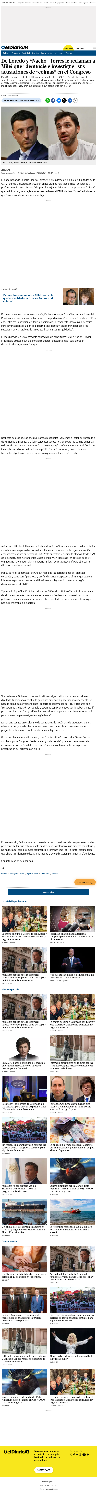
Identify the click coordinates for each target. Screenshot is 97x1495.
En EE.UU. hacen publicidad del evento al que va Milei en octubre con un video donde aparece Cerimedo (23, 1065)
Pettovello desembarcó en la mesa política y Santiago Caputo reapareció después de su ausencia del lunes (71, 1065)
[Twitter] (64, 100)
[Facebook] (53, 100)
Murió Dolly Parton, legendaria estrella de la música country (71, 1357)
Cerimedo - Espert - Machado (33, 3)
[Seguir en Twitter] (71, 1454)
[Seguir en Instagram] (80, 1454)
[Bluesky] (58, 100)
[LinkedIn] (70, 100)
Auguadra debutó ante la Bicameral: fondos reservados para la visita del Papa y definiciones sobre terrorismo (24, 977)
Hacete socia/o (68, 48)
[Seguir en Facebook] (74, 1454)
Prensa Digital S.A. (49, 1482)
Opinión (35, 53)
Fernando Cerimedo (48, 3)
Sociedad (26, 53)
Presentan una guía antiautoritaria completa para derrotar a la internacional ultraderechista (71, 936)
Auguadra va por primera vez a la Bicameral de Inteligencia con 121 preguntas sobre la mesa (19, 1188)
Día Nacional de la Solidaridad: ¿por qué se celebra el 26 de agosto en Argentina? (24, 1275)
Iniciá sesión (80, 48)
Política (6, 53)
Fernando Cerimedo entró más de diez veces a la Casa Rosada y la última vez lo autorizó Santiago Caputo (70, 1106)
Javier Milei (74, 3)
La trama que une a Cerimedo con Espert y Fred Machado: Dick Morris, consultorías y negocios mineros (24, 936)
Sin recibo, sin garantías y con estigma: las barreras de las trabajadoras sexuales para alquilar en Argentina (24, 1147)
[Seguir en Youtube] (84, 1454)
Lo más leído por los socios (15, 901)
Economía (16, 53)
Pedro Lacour (7, 983)
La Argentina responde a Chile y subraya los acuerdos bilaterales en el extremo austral (71, 1229)
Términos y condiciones (48, 1489)
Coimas (55, 874)
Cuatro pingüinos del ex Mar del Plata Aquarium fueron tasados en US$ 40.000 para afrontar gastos (71, 1188)
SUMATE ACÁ (43, 1470)
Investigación (46, 53)
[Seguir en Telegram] (77, 1454)
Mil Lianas (59, 53)
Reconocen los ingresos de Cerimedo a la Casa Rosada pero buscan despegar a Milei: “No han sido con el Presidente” (24, 1106)
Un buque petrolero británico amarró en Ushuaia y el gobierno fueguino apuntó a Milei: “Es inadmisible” (23, 1229)
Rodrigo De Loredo (17, 874)
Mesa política (20, 3)
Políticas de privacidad (48, 1485)
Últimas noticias (9, 1241)
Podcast (69, 53)
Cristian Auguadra (83, 3)
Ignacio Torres (32, 874)
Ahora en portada (10, 989)
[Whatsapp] (47, 100)
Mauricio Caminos (8, 942)
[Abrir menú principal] (94, 47)
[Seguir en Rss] (88, 1454)
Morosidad (93, 3)
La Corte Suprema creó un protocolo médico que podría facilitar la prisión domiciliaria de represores (21, 1317)
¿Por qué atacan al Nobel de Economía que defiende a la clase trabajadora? (72, 976)
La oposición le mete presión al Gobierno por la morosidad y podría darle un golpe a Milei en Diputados (72, 1147)
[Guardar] (75, 100)
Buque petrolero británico (62, 3)
